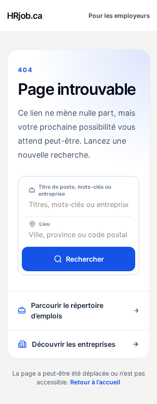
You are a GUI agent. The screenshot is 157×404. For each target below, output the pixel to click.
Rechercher (85, 259)
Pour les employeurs (119, 15)
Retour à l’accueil (95, 382)
